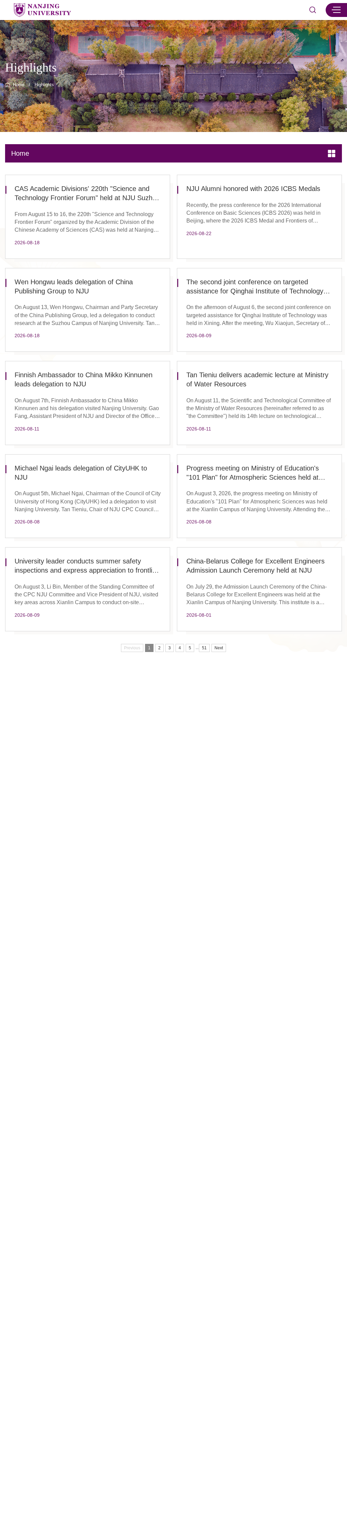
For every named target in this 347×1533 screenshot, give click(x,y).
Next (219, 648)
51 (204, 648)
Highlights (44, 84)
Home (18, 84)
